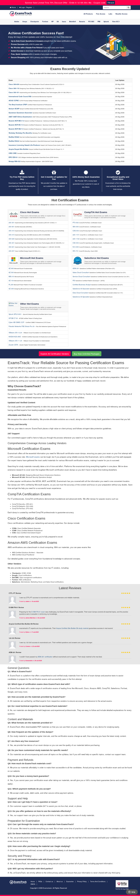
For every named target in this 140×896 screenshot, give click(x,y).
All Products (88, 14)
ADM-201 (76, 268)
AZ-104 (11, 280)
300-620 (11, 239)
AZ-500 (11, 272)
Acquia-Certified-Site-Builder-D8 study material (72, 628)
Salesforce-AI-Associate (81, 289)
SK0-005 (76, 227)
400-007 (11, 251)
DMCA (33, 884)
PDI (74, 280)
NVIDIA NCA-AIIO (15, 337)
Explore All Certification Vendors (55, 353)
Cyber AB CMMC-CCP (17, 322)
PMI (99, 21)
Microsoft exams (33, 456)
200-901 (11, 227)
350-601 (11, 247)
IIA (58, 21)
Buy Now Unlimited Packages (87, 353)
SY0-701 (76, 251)
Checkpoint (34, 21)
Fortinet (45, 21)
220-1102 (76, 239)
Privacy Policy (82, 881)
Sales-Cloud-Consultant (81, 272)
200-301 (11, 222)
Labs (110, 14)
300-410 (11, 231)
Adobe (16, 21)
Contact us (49, 881)
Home (13, 7)
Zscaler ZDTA (13, 345)
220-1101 (76, 235)
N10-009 (76, 247)
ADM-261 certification (45, 657)
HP (52, 21)
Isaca (64, 21)
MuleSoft (72, 21)
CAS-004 (76, 231)
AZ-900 (11, 268)
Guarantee (70, 881)
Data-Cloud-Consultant (80, 293)
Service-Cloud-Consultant (81, 276)
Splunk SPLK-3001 (15, 314)
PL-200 (11, 284)
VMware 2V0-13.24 (15, 332)
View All (115, 21)
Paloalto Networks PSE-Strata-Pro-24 (22, 326)
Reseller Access (121, 14)
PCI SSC (91, 21)
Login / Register (26, 7)
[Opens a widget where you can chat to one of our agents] (132, 892)
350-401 (11, 243)
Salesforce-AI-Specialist (81, 297)
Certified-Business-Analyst (82, 284)
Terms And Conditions (97, 881)
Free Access (100, 14)
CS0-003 (76, 243)
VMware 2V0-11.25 (15, 341)
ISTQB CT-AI (13, 318)
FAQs (40, 881)
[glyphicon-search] (128, 7)
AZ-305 (11, 289)
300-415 (11, 235)
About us (60, 881)
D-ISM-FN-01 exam (38, 612)
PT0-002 (76, 222)
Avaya (24, 21)
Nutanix (82, 21)
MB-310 (11, 276)
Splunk (106, 21)
